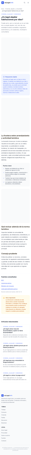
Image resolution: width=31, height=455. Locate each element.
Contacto (3, 440)
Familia (3, 417)
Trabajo (3, 409)
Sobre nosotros (5, 435)
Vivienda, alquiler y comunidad (11, 14)
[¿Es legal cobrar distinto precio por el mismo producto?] (15, 347)
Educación (4, 420)
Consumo (3, 412)
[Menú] (28, 2)
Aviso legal (4, 430)
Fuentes (3, 438)
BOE (2, 280)
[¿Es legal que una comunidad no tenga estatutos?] (15, 362)
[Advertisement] (15, 54)
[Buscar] (24, 2)
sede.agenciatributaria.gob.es (9, 289)
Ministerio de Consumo (7, 286)
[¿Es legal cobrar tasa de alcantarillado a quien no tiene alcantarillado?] (15, 332)
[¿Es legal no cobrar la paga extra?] (15, 376)
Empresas (4, 423)
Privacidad (4, 432)
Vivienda (3, 415)
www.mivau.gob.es (6, 283)
